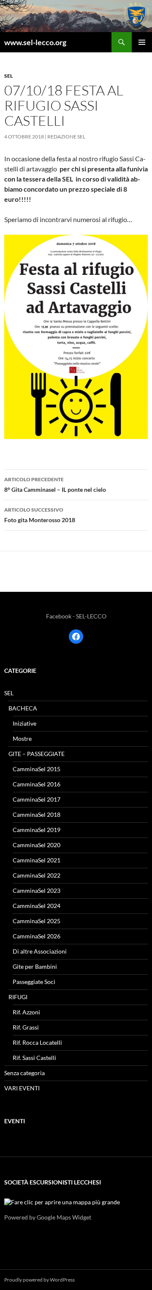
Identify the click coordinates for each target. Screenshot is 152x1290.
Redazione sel (66, 136)
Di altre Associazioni (40, 951)
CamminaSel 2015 (36, 768)
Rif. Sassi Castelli (34, 1057)
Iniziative (24, 723)
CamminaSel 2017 (36, 799)
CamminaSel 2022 (36, 875)
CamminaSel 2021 (36, 860)
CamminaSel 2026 (36, 936)
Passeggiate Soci (34, 981)
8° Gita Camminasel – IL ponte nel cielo (55, 484)
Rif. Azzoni (26, 1012)
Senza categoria (24, 1072)
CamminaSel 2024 (36, 905)
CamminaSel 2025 (36, 920)
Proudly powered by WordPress (39, 1279)
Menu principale (142, 42)
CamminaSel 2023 (36, 890)
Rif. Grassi (26, 1027)
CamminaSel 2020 (36, 844)
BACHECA (22, 708)
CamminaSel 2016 (36, 784)
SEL (8, 76)
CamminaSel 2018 (36, 814)
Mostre (22, 738)
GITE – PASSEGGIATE (36, 753)
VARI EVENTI (22, 1088)
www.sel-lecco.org (35, 42)
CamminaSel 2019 (36, 829)
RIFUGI (17, 996)
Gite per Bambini (35, 966)
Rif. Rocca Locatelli (37, 1042)
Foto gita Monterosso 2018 (39, 515)
